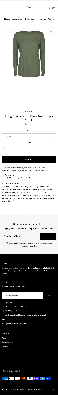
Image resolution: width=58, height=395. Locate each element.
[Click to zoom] (51, 31)
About (4, 338)
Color (29, 131)
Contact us (28, 209)
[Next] (13, 31)
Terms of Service (8, 350)
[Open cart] (53, 8)
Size (29, 143)
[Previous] (7, 31)
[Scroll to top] (52, 389)
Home (7, 18)
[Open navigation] (8, 8)
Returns (5, 346)
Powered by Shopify (34, 389)
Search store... (7, 342)
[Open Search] (49, 8)
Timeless (20, 389)
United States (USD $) (12, 371)
